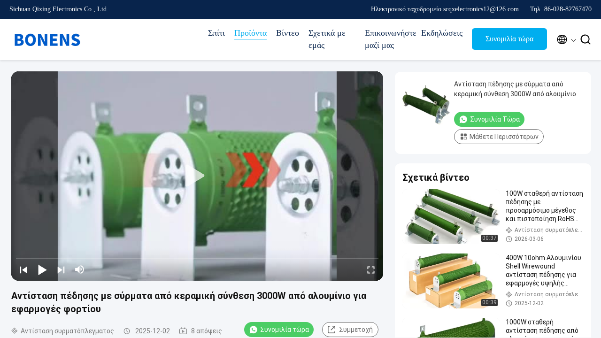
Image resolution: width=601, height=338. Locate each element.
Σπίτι (216, 33)
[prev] (23, 269)
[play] (197, 176)
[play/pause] (42, 269)
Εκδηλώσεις (441, 33)
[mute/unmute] (79, 269)
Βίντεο (287, 33)
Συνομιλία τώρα (509, 39)
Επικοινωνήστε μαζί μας (388, 39)
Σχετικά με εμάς (327, 39)
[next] (61, 269)
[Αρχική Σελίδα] (47, 39)
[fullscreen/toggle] (371, 269)
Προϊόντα (250, 33)
